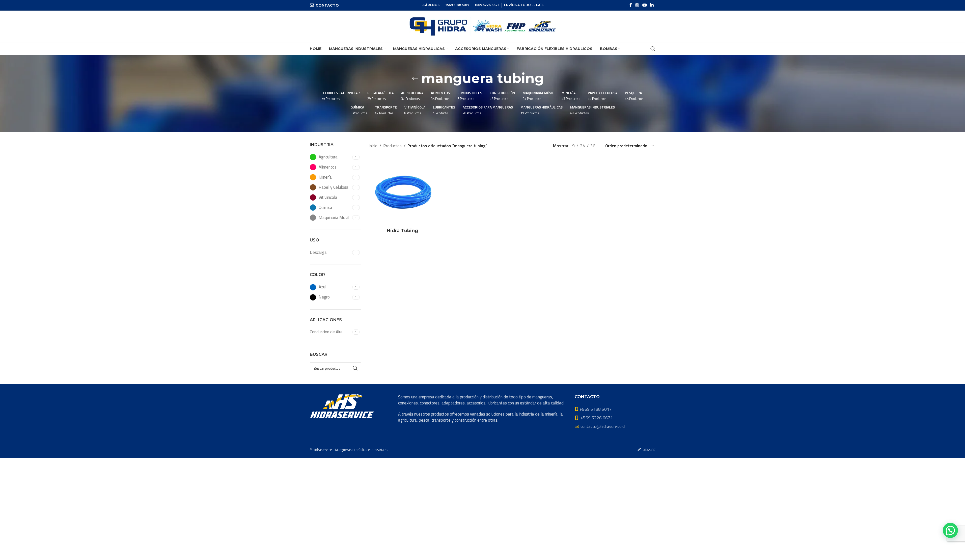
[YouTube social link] (644, 5)
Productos (392, 146)
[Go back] (415, 78)
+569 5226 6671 (487, 5)
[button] (950, 530)
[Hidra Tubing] (402, 191)
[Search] (653, 49)
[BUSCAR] (355, 368)
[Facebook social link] (631, 5)
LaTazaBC (648, 449)
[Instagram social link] (637, 5)
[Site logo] (482, 26)
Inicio (373, 146)
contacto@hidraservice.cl (603, 426)
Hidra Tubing (402, 230)
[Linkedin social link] (651, 5)
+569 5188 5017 (457, 5)
